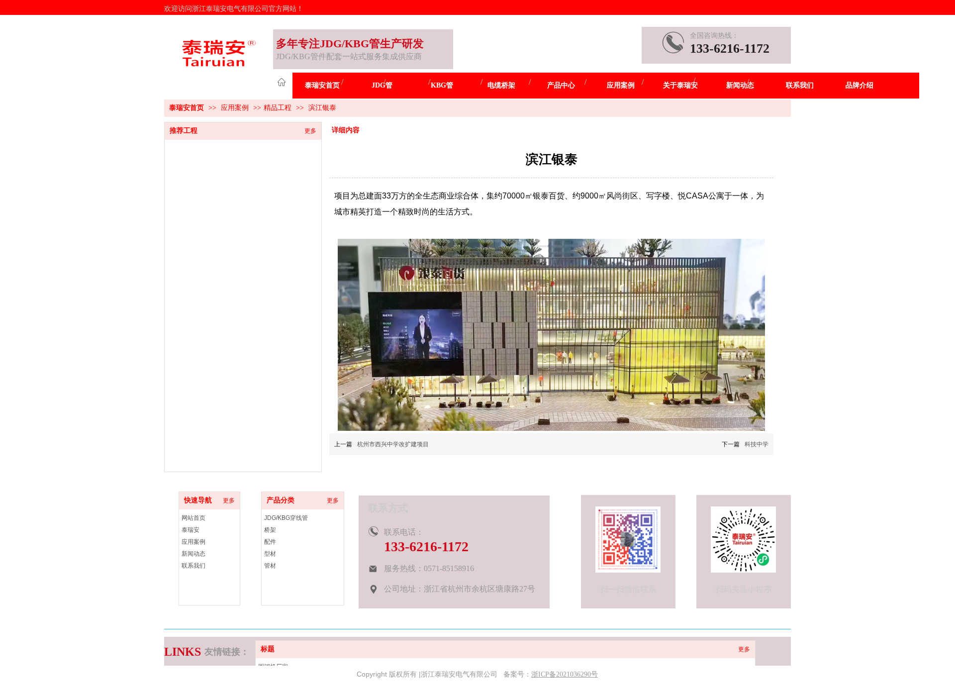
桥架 (270, 529)
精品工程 (277, 107)
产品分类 (280, 500)
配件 (270, 541)
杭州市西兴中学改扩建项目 (393, 444)
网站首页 (193, 517)
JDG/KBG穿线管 (286, 517)
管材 (270, 565)
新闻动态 (193, 553)
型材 (270, 553)
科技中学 (756, 444)
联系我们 (193, 565)
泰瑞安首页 (186, 107)
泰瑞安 (190, 529)
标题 (268, 649)
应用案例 (236, 107)
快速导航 (198, 500)
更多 (744, 649)
